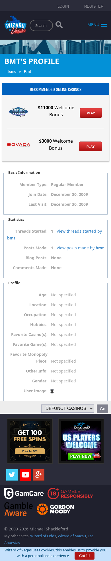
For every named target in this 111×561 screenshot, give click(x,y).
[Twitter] (12, 475)
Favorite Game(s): (30, 344)
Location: (38, 304)
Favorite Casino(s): (29, 334)
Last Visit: (38, 204)
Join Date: (38, 194)
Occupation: (36, 314)
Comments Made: (30, 267)
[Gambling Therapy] (55, 508)
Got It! (84, 555)
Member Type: (33, 184)
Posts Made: (36, 247)
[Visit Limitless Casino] (30, 440)
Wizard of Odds (43, 535)
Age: (43, 294)
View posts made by (80, 247)
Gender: (40, 381)
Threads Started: (31, 231)
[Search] (59, 26)
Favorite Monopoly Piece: (29, 358)
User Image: (36, 390)
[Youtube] (25, 475)
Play (91, 113)
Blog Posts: (37, 257)
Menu (93, 24)
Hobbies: (39, 324)
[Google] (38, 475)
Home (11, 71)
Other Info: (37, 371)
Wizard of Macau (72, 535)
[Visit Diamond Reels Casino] (81, 440)
